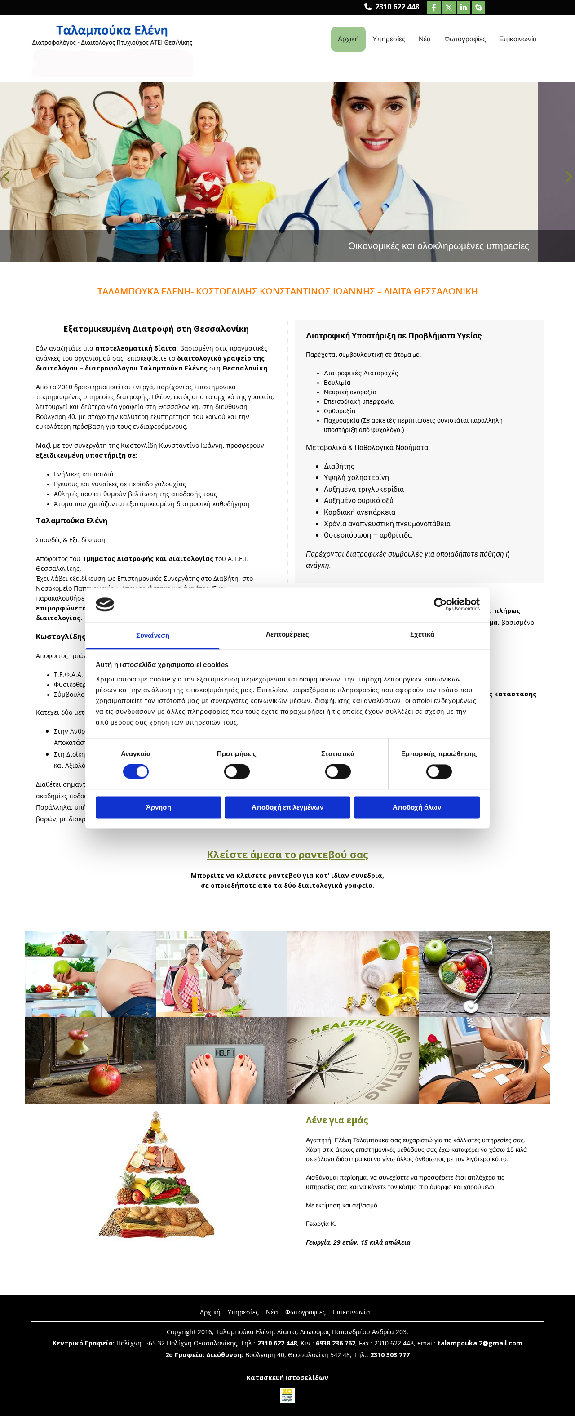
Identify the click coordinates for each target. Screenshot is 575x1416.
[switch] (237, 772)
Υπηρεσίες (388, 39)
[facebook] (434, 7)
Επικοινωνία (518, 39)
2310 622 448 (397, 7)
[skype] (478, 7)
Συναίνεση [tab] (152, 635)
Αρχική (348, 39)
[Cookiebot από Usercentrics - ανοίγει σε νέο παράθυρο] (440, 604)
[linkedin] (463, 7)
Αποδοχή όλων (417, 807)
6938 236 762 (335, 1343)
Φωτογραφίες (465, 39)
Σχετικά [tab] (422, 634)
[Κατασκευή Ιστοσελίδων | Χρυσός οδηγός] (287, 1395)
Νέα (425, 39)
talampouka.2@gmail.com (480, 1343)
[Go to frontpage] (112, 50)
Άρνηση (158, 807)
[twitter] (449, 7)
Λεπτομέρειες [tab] (287, 634)
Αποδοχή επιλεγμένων (287, 807)
